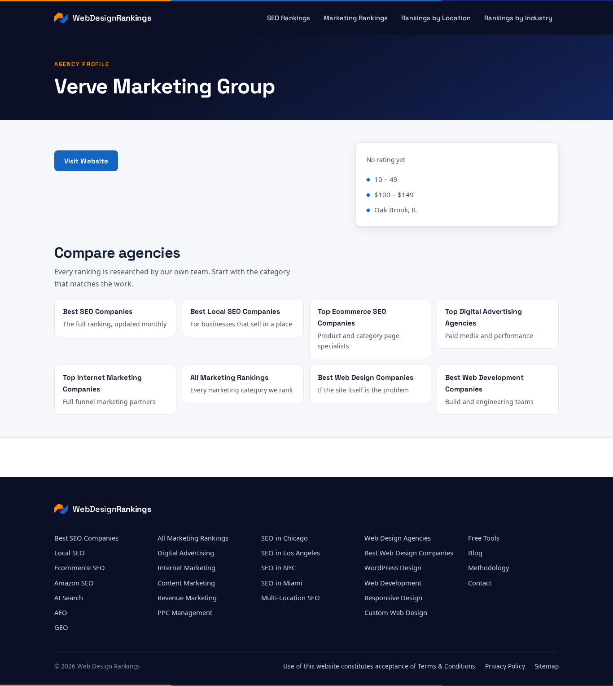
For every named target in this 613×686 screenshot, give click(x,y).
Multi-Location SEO (290, 597)
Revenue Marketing (187, 597)
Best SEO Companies (86, 537)
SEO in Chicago (284, 537)
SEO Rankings (288, 18)
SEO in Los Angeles (290, 552)
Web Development (392, 582)
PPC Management (185, 612)
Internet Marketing (186, 567)
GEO (61, 627)
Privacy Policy (505, 666)
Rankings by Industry (518, 18)
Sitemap (547, 666)
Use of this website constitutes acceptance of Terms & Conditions (379, 666)
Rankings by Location (436, 18)
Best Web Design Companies (408, 552)
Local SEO (69, 552)
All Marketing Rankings (193, 537)
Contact (479, 582)
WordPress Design (392, 567)
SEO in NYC (278, 567)
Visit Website (86, 161)
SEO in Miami (281, 582)
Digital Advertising (186, 552)
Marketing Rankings (356, 18)
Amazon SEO (74, 582)
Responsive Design (393, 597)
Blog (475, 552)
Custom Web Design (395, 612)
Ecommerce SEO (79, 567)
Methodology (488, 567)
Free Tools (483, 537)
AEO (60, 612)
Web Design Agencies (397, 537)
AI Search (68, 597)
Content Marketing (186, 582)
